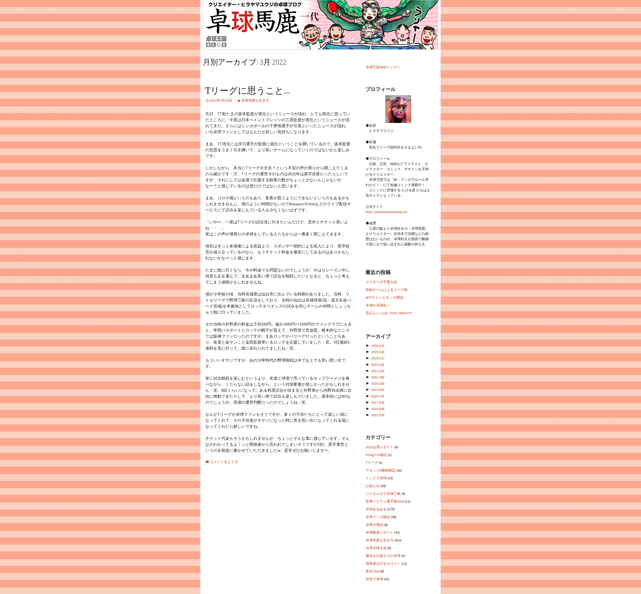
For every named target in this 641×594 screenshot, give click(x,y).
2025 (377, 352)
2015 (377, 415)
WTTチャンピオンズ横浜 (384, 297)
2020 (377, 383)
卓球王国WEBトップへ (383, 67)
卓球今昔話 (374, 524)
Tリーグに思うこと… (247, 90)
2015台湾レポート (380, 447)
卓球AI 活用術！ (378, 305)
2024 (377, 358)
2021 (377, 377)
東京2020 (373, 571)
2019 (377, 389)
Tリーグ (372, 462)
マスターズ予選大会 (381, 282)
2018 (377, 396)
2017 (377, 402)
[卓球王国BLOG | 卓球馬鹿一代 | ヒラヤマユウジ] (320, 25)
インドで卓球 (376, 478)
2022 (377, 371)
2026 (377, 345)
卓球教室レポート (380, 532)
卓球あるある (376, 509)
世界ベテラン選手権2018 (385, 501)
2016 (377, 408)
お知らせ (373, 486)
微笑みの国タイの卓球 (383, 555)
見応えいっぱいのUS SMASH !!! (389, 313)
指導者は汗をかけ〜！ (383, 563)
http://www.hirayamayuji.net (386, 212)
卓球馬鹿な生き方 (255, 100)
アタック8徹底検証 (380, 470)
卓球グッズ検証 (378, 517)
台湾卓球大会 (376, 548)
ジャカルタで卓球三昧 (383, 493)
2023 (377, 364)
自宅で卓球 (374, 579)
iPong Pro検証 (376, 455)
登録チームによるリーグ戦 (387, 289)
